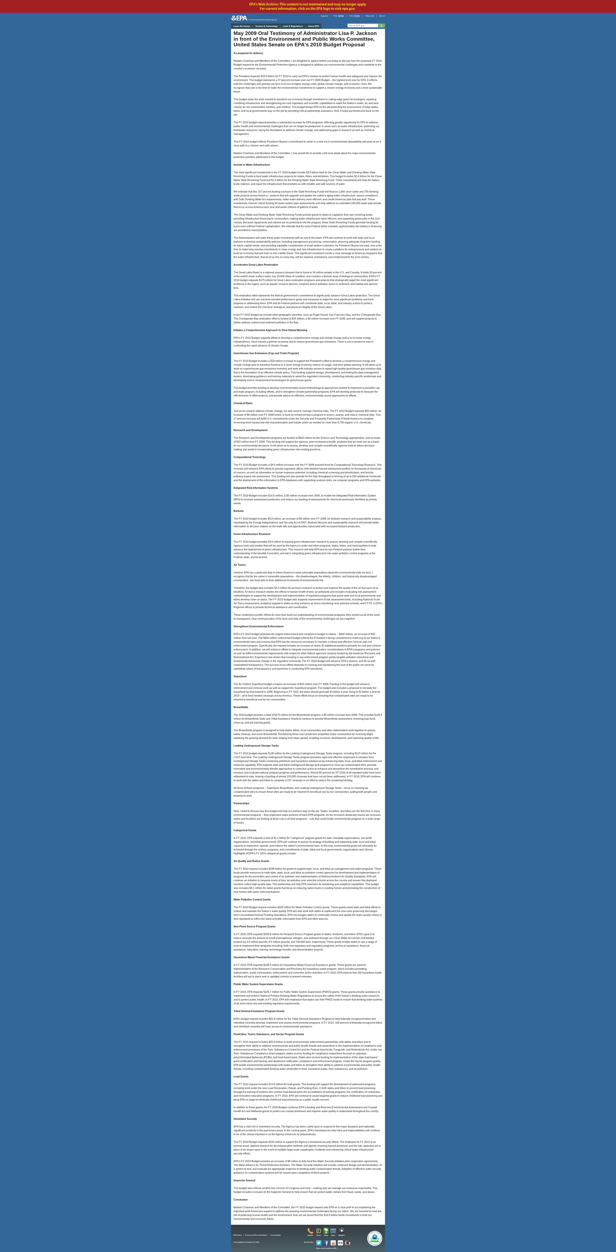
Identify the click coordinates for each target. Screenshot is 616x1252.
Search (381, 26)
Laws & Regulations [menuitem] (293, 26)
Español (324, 16)
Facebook (326, 1242)
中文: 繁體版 (338, 16)
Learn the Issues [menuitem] (242, 26)
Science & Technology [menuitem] (266, 26)
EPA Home (238, 1235)
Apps (333, 1235)
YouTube (333, 1242)
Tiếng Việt (369, 16)
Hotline (310, 1235)
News (319, 1235)
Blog (326, 1235)
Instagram (347, 1242)
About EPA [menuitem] (313, 26)
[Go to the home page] (239, 18)
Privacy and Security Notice (256, 1235)
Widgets (341, 1235)
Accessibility (275, 1235)
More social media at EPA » (327, 1248)
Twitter (318, 1242)
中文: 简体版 (354, 16)
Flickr (340, 1242)
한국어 (382, 16)
